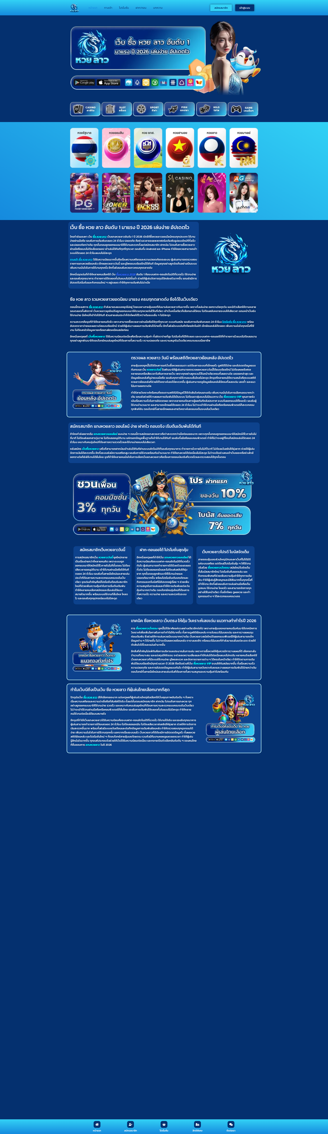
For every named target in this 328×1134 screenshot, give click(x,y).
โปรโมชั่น (124, 8)
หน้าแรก (92, 8)
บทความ (158, 8)
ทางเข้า (108, 8)
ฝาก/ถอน (141, 8)
